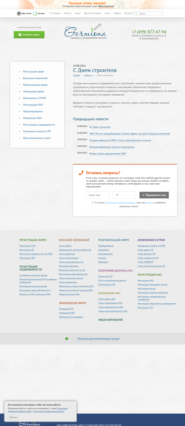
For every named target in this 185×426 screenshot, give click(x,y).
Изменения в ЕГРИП (34, 98)
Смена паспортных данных (71, 278)
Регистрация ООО (28, 246)
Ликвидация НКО (67, 313)
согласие (149, 202)
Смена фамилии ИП (147, 254)
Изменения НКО (32, 118)
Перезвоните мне (156, 195)
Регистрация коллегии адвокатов (153, 292)
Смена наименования (68, 258)
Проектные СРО (105, 276)
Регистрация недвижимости (39, 124)
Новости (68, 13)
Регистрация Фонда (147, 288)
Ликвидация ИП (66, 309)
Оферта (117, 13)
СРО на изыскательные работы (112, 280)
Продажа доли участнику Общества (75, 250)
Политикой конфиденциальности (120, 202)
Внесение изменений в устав (72, 270)
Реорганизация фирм (35, 84)
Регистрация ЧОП (27, 258)
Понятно (13, 417)
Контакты (128, 13)
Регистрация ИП (27, 250)
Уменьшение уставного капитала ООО (76, 286)
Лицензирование (33, 111)
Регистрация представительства (73, 274)
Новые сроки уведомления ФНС (107, 153)
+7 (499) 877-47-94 (149, 32)
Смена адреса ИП (145, 250)
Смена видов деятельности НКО (112, 311)
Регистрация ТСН (145, 307)
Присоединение (105, 254)
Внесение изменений (35, 78)
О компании (55, 13)
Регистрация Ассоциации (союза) (152, 284)
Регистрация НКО (33, 104)
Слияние (102, 258)
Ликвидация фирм (33, 91)
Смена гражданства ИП (148, 258)
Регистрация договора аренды (33, 286)
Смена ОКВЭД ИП (145, 262)
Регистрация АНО (145, 280)
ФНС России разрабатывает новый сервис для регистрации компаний (130, 133)
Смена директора (67, 254)
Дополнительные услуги (37, 138)
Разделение (103, 250)
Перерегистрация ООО (69, 294)
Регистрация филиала (68, 266)
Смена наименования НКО (110, 303)
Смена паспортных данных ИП (151, 266)
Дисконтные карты (92, 13)
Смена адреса (65, 246)
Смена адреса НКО (106, 299)
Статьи (107, 13)
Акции (78, 13)
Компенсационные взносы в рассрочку (111, 147)
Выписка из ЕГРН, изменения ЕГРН (35, 294)
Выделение (103, 262)
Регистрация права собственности (35, 290)
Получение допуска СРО (37, 131)
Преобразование (106, 246)
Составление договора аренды (33, 275)
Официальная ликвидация (71, 317)
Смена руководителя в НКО (110, 307)
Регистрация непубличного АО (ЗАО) (36, 254)
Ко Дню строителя (100, 127)
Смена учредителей (68, 282)
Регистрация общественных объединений (157, 303)
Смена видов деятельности (71, 262)
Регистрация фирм (33, 71)
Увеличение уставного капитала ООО (76, 290)
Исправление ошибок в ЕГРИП (151, 246)
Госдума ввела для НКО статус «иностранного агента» (120, 140)
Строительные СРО (106, 284)
